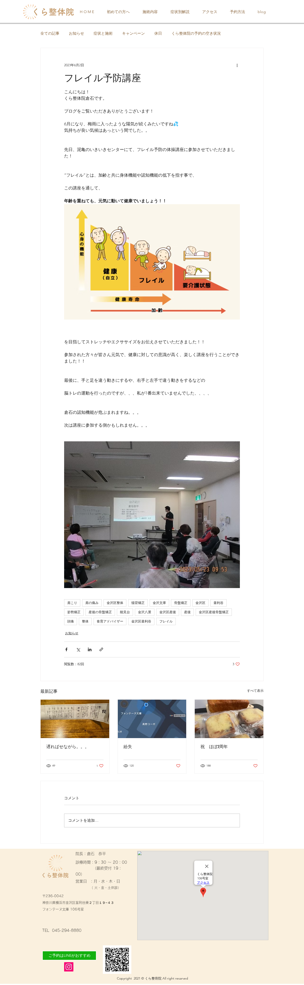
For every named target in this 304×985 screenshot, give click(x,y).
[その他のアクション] (237, 65)
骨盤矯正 (180, 603)
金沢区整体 (115, 603)
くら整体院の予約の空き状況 (196, 33)
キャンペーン (133, 33)
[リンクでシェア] (101, 649)
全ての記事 (49, 33)
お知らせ (76, 33)
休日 (158, 33)
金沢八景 (144, 612)
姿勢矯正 (74, 612)
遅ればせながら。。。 (67, 746)
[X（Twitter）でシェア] (78, 649)
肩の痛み (92, 603)
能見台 (125, 612)
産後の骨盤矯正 (100, 612)
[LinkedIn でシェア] (89, 649)
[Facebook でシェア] (66, 649)
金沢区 (200, 603)
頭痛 (70, 621)
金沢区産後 (167, 612)
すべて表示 (255, 690)
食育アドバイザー (110, 621)
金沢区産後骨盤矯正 (214, 612)
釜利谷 (218, 603)
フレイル (166, 621)
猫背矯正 (138, 603)
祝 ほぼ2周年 (214, 746)
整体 (85, 621)
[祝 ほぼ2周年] (229, 719)
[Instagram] (68, 966)
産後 (187, 612)
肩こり (72, 603)
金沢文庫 (159, 603)
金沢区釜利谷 (141, 621)
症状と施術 (103, 33)
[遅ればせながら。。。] (75, 719)
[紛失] (152, 719)
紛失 (128, 746)
